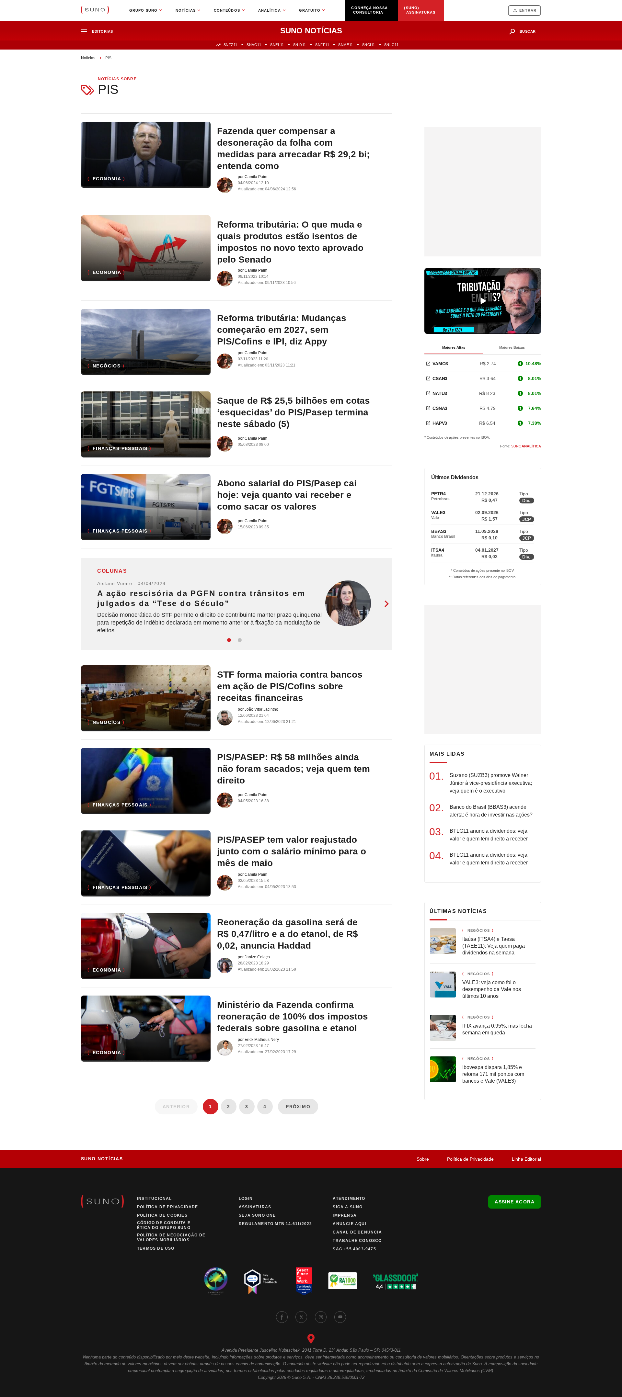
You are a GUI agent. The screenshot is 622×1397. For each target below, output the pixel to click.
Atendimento (349, 1198)
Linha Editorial (526, 1159)
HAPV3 (439, 423)
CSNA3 (439, 408)
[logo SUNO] (95, 10)
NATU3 (439, 393)
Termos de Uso (156, 1248)
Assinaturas (255, 1207)
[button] (99, 31)
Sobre (423, 1159)
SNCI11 (368, 45)
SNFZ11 (230, 45)
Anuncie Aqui (349, 1224)
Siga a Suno (348, 1207)
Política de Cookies (162, 1215)
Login (246, 1198)
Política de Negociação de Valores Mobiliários (171, 1237)
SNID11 (299, 45)
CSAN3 (439, 378)
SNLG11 (391, 45)
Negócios (107, 365)
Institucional (154, 1198)
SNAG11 (254, 45)
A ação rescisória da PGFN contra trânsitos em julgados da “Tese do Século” (201, 598)
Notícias (88, 58)
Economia (107, 178)
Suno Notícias (102, 1158)
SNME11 (345, 45)
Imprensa (345, 1215)
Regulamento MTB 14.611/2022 (275, 1224)
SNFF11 (322, 45)
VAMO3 (440, 363)
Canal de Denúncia (357, 1232)
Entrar (527, 10)
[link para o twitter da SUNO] (301, 1317)
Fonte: (520, 446)
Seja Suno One (257, 1215)
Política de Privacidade (470, 1159)
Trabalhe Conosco (357, 1240)
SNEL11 (277, 45)
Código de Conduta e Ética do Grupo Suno (163, 1225)
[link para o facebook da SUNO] (282, 1317)
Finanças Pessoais (120, 448)
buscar (528, 31)
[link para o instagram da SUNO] (321, 1317)
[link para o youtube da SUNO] (340, 1317)
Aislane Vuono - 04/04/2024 (131, 583)
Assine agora (515, 1201)
